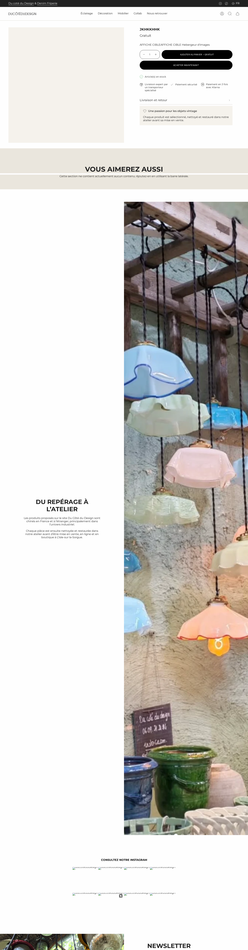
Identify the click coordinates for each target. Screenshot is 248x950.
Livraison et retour (153, 100)
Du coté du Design (21, 3)
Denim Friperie (47, 3)
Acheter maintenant (186, 65)
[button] (86, 13)
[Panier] (237, 14)
